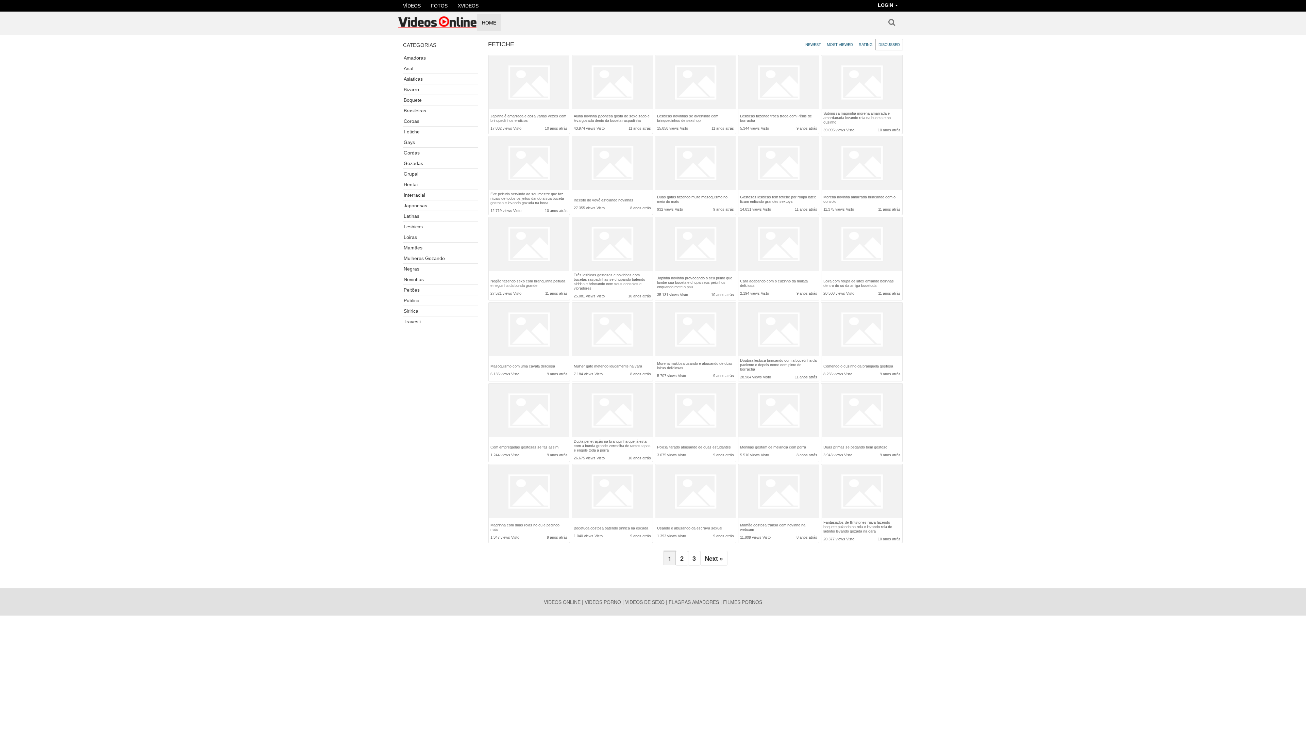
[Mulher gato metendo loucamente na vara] (612, 331)
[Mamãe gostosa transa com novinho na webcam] (778, 492)
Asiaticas (413, 79)
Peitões (412, 290)
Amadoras (415, 58)
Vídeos (412, 6)
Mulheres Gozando (424, 258)
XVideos (468, 6)
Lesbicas (413, 226)
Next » (714, 558)
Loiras (410, 237)
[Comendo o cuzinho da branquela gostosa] (862, 331)
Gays (409, 142)
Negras (411, 269)
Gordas (412, 153)
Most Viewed (840, 45)
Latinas (411, 216)
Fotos (439, 6)
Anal (408, 68)
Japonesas (415, 205)
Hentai (411, 184)
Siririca (411, 311)
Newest (813, 45)
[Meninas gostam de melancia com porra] (778, 411)
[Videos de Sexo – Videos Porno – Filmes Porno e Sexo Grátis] (437, 20)
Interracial (414, 195)
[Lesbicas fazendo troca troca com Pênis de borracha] (778, 83)
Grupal (411, 174)
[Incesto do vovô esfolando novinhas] (612, 164)
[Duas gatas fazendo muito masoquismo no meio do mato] (695, 163)
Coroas (411, 121)
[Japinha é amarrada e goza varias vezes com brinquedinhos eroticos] (529, 83)
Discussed (889, 45)
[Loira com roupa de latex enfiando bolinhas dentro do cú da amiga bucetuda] (862, 245)
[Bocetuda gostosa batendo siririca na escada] (612, 492)
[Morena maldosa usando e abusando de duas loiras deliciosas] (695, 330)
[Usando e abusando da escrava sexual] (695, 492)
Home (489, 23)
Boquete (413, 100)
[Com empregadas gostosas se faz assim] (529, 411)
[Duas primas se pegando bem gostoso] (862, 411)
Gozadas (413, 163)
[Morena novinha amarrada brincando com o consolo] (862, 163)
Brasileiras (415, 110)
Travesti (412, 321)
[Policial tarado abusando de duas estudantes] (695, 411)
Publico (411, 300)
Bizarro (411, 89)
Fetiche (412, 131)
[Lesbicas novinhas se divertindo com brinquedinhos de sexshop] (695, 83)
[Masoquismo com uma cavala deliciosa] (529, 331)
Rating (866, 45)
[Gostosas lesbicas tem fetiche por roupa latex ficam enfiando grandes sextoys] (778, 163)
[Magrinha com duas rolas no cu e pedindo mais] (529, 492)
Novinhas (414, 279)
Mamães (413, 247)
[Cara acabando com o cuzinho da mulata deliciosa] (778, 245)
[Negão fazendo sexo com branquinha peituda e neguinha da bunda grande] (529, 245)
